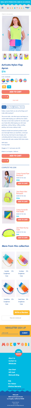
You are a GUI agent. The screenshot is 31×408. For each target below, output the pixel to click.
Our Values (12, 384)
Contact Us (12, 361)
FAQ (9, 381)
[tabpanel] (15, 33)
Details (4, 107)
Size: (4, 83)
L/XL (9, 87)
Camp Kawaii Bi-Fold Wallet (22, 211)
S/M (4, 87)
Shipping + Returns (19, 107)
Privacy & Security (15, 402)
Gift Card (12, 372)
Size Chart (9, 107)
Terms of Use (15, 403)
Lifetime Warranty (14, 386)
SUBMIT (25, 333)
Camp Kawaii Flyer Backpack (22, 174)
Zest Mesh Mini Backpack (21, 192)
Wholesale (12, 364)
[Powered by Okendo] (6, 314)
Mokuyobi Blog (14, 375)
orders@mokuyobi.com (16, 389)
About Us (12, 358)
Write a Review (21, 312)
